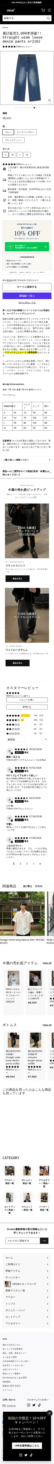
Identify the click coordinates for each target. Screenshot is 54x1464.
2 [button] (20, 863)
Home (5, 27)
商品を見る (17, 578)
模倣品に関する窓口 (12, 1385)
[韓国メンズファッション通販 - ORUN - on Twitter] (25, 1454)
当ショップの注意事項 (13, 1349)
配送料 (9, 280)
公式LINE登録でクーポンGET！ (16, 1361)
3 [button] (27, 863)
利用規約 (6, 1381)
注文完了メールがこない (14, 1365)
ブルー (8, 132)
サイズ (6, 149)
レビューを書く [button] (27, 699)
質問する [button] (27, 706)
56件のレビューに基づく (18, 695)
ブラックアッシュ (13, 140)
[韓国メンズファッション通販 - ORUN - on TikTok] (31, 1454)
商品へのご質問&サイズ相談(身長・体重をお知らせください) (26, 473)
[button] (9, 46)
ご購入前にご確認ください (16, 459)
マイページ (8, 1390)
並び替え (27, 886)
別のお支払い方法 (27, 302)
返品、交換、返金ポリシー (15, 1353)
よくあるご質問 (9, 1357)
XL (27, 154)
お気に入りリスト (11, 1369)
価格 (5, 113)
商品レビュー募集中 (12, 1373)
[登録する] (44, 1241)
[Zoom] (49, 100)
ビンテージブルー (25, 132)
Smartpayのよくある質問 (15, 1377)
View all (47, 963)
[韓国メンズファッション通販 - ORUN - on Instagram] (20, 1454)
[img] (22, 749)
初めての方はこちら (12, 1344)
